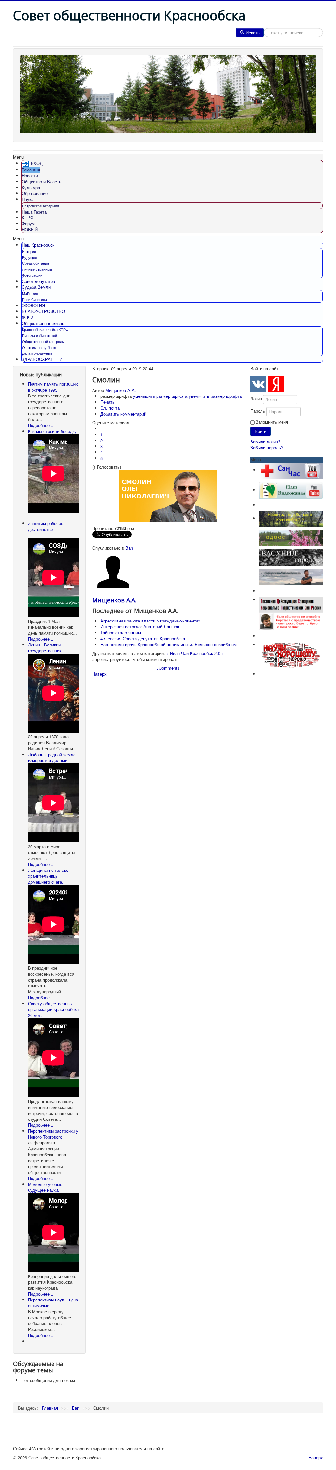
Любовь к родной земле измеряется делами (51, 757)
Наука (27, 199)
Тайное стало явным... (122, 632)
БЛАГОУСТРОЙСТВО (43, 311)
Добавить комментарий (123, 414)
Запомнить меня (272, 422)
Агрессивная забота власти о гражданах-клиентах (150, 621)
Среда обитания (35, 263)
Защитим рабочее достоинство (45, 526)
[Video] (291, 490)
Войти (260, 431)
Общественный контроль (43, 341)
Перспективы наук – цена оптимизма (53, 1303)
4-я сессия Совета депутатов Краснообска (142, 638)
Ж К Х (28, 317)
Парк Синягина (34, 299)
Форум (28, 223)
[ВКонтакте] (258, 384)
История (29, 251)
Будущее (29, 257)
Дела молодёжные (37, 353)
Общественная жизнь (43, 323)
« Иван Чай (177, 653)
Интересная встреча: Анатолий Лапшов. (140, 626)
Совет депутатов (38, 281)
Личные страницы (37, 269)
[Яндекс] (276, 384)
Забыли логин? (265, 442)
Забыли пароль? (266, 447)
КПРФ (27, 218)
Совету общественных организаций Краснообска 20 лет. (53, 1009)
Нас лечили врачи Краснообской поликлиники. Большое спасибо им (168, 644)
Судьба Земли (36, 287)
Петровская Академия (40, 205)
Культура (31, 187)
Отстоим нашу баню (39, 347)
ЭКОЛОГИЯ (33, 305)
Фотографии (32, 275)
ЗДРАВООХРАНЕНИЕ (43, 359)
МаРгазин (30, 293)
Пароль (257, 411)
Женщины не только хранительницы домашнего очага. (48, 876)
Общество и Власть (41, 181)
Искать (253, 32)
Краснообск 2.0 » (207, 653)
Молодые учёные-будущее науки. (46, 1187)
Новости (30, 175)
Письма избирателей (39, 335)
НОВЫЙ (30, 229)
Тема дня (31, 170)
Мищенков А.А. (120, 390)
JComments (168, 668)
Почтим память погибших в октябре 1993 (53, 387)
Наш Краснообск (38, 245)
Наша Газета (34, 212)
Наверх (99, 674)
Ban (129, 548)
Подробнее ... (41, 425)
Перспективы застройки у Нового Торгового (53, 1134)
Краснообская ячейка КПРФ (45, 329)
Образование (35, 193)
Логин (256, 399)
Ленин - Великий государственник (44, 648)
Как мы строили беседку (52, 431)
